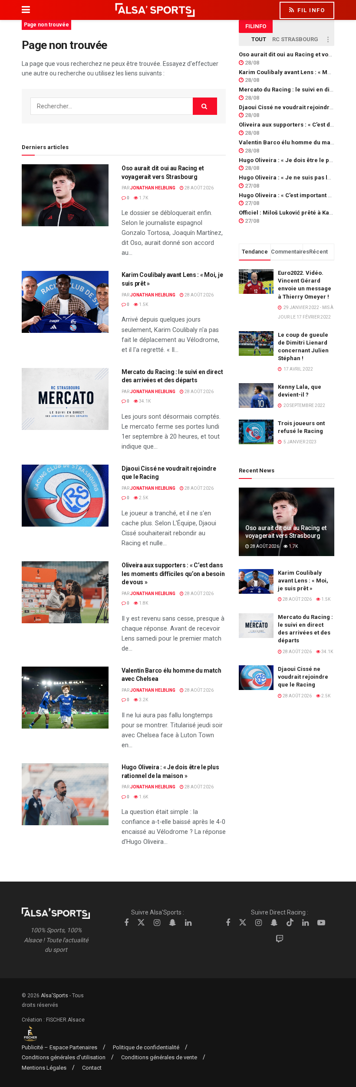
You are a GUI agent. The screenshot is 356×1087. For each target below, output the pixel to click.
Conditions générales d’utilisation (63, 1057)
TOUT (258, 39)
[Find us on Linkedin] (188, 923)
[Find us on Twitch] (279, 939)
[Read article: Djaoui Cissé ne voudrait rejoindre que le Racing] (65, 496)
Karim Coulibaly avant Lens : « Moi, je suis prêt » (303, 581)
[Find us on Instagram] (157, 923)
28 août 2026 (199, 188)
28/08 (251, 62)
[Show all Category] (327, 39)
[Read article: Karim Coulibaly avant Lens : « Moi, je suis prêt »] (65, 302)
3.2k (143, 699)
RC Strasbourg (295, 39)
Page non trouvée (46, 25)
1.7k (143, 197)
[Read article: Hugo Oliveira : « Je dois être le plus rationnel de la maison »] (65, 794)
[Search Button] (205, 106)
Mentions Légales (44, 1067)
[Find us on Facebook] (126, 923)
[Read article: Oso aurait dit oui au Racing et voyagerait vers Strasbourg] (65, 195)
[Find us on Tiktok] (290, 923)
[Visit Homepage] (155, 10)
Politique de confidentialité (146, 1047)
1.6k (143, 796)
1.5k (143, 304)
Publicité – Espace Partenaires (59, 1047)
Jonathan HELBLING (152, 188)
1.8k (143, 603)
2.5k (143, 497)
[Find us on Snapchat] (172, 923)
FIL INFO (310, 10)
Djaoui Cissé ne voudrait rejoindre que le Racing (303, 677)
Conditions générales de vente (159, 1057)
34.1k (144, 401)
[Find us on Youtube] (321, 923)
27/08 (251, 185)
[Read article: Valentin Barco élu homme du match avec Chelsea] (65, 698)
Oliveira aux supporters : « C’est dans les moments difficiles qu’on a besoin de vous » (173, 574)
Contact (92, 1067)
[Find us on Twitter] (141, 923)
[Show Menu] (26, 10)
